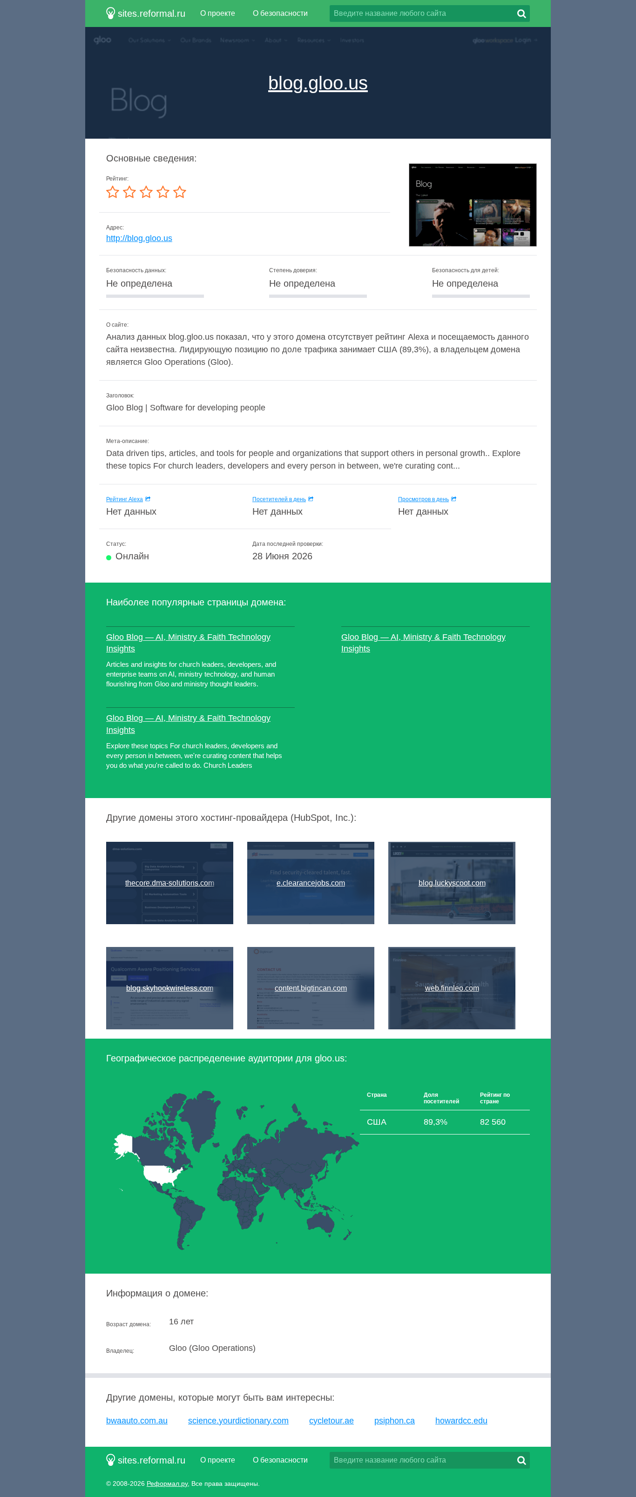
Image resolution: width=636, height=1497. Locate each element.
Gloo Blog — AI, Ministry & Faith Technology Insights (188, 642)
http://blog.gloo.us (139, 238)
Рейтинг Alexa (124, 499)
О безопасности (280, 13)
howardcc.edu (461, 1420)
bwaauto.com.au (137, 1420)
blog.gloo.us (318, 83)
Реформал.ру (167, 1483)
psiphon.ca (394, 1420)
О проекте (217, 13)
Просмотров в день (423, 499)
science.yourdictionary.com (238, 1420)
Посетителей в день (279, 499)
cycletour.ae (331, 1420)
